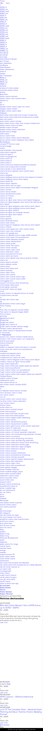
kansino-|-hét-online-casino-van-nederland (17, 339)
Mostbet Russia (6, 376)
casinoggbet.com (6, 281)
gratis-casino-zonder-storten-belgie (14, 326)
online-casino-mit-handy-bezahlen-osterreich (18, 432)
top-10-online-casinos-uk (9, 567)
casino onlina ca (6, 159)
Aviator (2, 92)
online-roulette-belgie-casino (11, 472)
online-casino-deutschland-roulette (14, 424)
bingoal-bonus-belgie (8, 132)
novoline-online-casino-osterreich (13, 401)
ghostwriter (4, 320)
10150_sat (4, 20)
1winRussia (4, 65)
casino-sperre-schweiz (9, 262)
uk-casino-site (5, 569)
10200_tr (3, 24)
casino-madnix (5, 227)
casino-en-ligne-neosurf (9, 210)
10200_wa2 (4, 26)
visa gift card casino (7, 579)
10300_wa (4, 32)
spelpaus (3, 542)
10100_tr (3, 16)
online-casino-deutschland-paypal (13, 422)
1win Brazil (4, 55)
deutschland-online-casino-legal (12, 304)
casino (2, 148)
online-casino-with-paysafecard (12, 465)
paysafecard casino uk (8, 486)
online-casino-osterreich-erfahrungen (14, 445)
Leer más (4, 622)
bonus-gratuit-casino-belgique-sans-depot (17, 140)
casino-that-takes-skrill (9, 268)
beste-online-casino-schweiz (11, 125)
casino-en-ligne (6, 198)
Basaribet (4, 94)
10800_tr (3, 47)
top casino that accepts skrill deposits (14, 563)
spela (2, 540)
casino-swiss (5, 266)
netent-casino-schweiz (9, 378)
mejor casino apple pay (9, 364)
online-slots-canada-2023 (10, 474)
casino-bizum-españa (8, 183)
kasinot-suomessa (7, 341)
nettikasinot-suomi (7, 380)
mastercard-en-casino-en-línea (12, 358)
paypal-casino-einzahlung (10, 484)
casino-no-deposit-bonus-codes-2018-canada (18, 235)
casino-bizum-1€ (6, 181)
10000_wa (4, 9)
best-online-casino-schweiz (10, 121)
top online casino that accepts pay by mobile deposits (21, 565)
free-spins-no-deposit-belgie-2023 (14, 312)
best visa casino (6, 119)
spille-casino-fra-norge (9, 544)
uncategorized (5, 571)
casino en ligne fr (6, 154)
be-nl (2, 105)
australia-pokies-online (9, 90)
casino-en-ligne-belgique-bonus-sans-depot (17, 208)
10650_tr (3, 45)
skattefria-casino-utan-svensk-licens (14, 519)
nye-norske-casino (7, 403)
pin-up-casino (5, 492)
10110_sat (3, 18)
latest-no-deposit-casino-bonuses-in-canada (18, 347)
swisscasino (4, 561)
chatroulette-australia (8, 287)
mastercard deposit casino (10, 353)
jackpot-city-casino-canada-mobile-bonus (16, 337)
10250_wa (4, 30)
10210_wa (3, 28)
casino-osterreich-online (9, 252)
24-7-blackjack (6, 76)
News (2, 387)
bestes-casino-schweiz (9, 127)
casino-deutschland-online (10, 194)
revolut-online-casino (8, 505)
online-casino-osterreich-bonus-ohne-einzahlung (19, 443)
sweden (3, 552)
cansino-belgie (5, 146)
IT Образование (5, 335)
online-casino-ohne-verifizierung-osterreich (17, 440)
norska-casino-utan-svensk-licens (13, 399)
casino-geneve (6, 219)
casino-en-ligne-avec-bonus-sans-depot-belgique (20, 200)
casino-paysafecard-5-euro (11, 254)
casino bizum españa (8, 152)
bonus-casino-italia (7, 136)
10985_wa (4, 51)
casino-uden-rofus (7, 273)
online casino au (6, 407)
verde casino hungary (8, 577)
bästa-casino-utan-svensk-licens (13, 98)
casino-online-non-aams (9, 246)
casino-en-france (7, 196)
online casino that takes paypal (12, 416)
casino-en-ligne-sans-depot (11, 215)
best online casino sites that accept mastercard (18, 115)
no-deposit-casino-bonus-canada (13, 391)
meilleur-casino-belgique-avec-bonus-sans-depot (20, 360)
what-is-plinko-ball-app (9, 583)
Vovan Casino (5, 581)
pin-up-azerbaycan (7, 490)
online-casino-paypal (8, 451)
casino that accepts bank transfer (13, 167)
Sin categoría (5, 513)
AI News (3, 86)
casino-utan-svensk (7, 275)
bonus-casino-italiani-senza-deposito (14, 138)
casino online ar (6, 161)
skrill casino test (6, 523)
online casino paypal (8, 411)
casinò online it (5, 163)
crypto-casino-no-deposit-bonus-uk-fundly (17, 293)
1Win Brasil (4, 53)
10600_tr (3, 42)
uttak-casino (5, 573)
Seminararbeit (5, 511)
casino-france (5, 217)
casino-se (4, 260)
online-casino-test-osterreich (11, 461)
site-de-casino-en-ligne (9, 515)
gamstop (3, 316)
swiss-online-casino (7, 559)
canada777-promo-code (9, 144)
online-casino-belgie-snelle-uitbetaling (15, 418)
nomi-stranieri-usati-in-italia (11, 393)
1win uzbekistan (6, 63)
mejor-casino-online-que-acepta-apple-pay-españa (21, 374)
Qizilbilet (3, 498)
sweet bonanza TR (7, 554)
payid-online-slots (7, 480)
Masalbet (3, 351)
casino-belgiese (6, 175)
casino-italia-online (7, 223)
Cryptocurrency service (9, 295)
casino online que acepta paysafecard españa (18, 165)
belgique (3, 113)
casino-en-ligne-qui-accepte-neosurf (14, 212)
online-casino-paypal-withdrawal (13, 453)
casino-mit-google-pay (9, 233)
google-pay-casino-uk (8, 324)
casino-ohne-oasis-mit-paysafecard (14, 237)
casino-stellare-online (8, 264)
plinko (2, 496)
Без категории (5, 586)
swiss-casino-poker (7, 557)
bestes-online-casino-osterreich (12, 130)
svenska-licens (5, 548)
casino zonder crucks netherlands (13, 169)
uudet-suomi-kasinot (8, 575)
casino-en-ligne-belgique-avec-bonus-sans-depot (20, 206)
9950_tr (3, 84)
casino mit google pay (8, 156)
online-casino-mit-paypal (10, 436)
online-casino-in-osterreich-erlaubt (13, 430)
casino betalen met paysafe (11, 150)
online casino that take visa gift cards (14, 414)
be (1, 103)
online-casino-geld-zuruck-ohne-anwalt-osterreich (19, 426)
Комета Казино (5, 588)
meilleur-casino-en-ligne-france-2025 (15, 362)
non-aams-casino (7, 395)
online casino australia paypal (11, 409)
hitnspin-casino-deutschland (11, 329)
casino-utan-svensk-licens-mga (12, 277)
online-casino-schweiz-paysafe (12, 457)
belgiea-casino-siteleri (8, 109)
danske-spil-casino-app (9, 299)
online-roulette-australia (9, 469)
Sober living (4, 536)
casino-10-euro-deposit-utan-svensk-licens (17, 171)
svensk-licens (5, 546)
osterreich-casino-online (9, 476)
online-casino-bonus (8, 420)
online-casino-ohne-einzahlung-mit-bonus (16, 438)
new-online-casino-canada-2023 (13, 384)
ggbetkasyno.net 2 (7, 318)
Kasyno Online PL (6, 343)
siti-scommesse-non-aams (10, 517)
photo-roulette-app (7, 488)
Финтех (3, 590)
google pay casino (7, 322)
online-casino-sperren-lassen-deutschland (17, 459)
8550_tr (3, 78)
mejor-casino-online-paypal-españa (14, 372)
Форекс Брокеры (6, 592)
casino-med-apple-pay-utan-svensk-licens (17, 229)
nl (0, 389)
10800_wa (4, 49)
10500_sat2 (4, 38)
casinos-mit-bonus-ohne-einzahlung (14, 283)
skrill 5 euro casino (7, 521)
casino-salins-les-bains (9, 256)
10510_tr (3, 40)
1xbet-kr (3, 71)
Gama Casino (5, 314)
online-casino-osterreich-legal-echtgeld (15, 447)
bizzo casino (4, 134)
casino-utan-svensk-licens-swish (12, 279)
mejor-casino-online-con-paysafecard (15, 370)
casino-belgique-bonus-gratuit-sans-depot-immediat (21, 177)
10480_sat (4, 36)
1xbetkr (2, 74)
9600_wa (4, 82)
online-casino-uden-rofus (10, 463)
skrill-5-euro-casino (7, 525)
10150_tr (3, 22)
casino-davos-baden (8, 192)
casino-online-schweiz (8, 248)
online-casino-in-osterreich (10, 428)
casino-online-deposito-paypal (12, 239)
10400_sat (4, 34)
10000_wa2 (4, 11)
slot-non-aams (6, 528)
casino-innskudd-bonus (9, 221)
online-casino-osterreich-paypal (12, 449)
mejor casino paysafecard (10, 368)
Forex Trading (5, 306)
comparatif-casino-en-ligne (11, 289)
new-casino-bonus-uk (8, 382)
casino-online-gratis (7, 244)
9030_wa (3, 80)
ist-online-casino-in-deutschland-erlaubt (16, 331)
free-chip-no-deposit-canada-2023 (14, 310)
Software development (9, 538)
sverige (3, 550)
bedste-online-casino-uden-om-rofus (15, 107)
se (1, 509)
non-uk (2, 397)
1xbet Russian (5, 67)
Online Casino (5, 405)
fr (0, 308)
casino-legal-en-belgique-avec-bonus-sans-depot (20, 225)
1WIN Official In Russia (8, 59)
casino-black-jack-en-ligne (10, 185)
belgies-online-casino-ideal (10, 111)
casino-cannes (5, 190)
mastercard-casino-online (10, 355)
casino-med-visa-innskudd (10, 231)
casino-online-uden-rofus (10, 250)
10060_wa (4, 13)
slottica (3, 532)
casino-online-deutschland (10, 241)
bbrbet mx (4, 100)
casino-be (4, 173)
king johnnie (4, 345)
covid (2, 291)
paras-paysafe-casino (9, 478)
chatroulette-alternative (9, 285)
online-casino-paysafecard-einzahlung (15, 455)
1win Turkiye (4, 61)
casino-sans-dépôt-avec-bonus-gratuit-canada (19, 258)
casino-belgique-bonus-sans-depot (14, 179)
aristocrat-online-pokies (9, 88)
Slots (2, 530)
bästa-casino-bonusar (9, 96)
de (1, 302)
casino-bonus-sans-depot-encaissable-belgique (19, 188)
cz (1, 297)
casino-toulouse (6, 270)
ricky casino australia (8, 507)
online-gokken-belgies (8, 467)
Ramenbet (4, 501)
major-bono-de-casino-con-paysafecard (16, 349)
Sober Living (4, 534)
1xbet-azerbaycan (7, 69)
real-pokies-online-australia (11, 503)
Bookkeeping (5, 142)
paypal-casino (5, 482)
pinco (2, 494)
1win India (3, 57)
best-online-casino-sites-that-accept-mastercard (20, 123)
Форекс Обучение (6, 594)
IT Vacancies (5, 333)
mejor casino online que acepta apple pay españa (19, 366)
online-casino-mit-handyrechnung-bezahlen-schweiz (20, 434)
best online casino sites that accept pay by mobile (19, 117)
